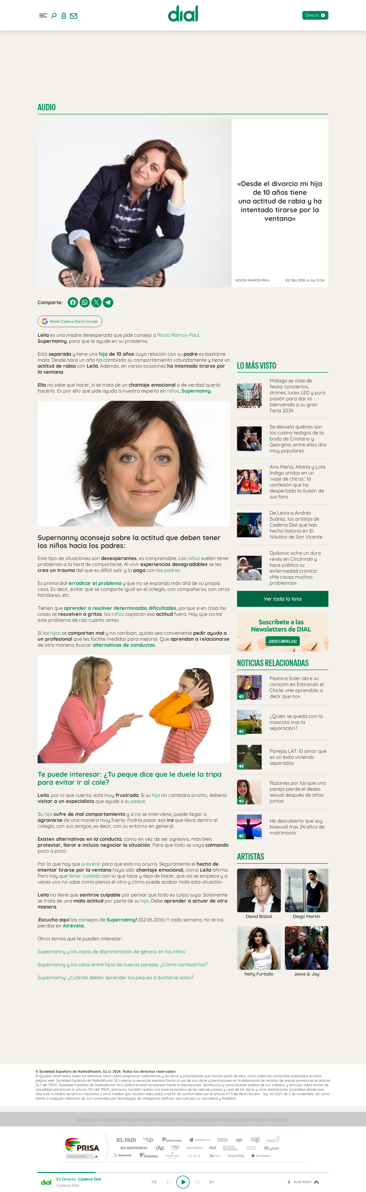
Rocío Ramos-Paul (178, 335)
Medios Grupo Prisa (82, 1156)
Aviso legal (147, 1120)
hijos (55, 633)
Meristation (260, 1155)
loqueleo (236, 1155)
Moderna (147, 1155)
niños (173, 391)
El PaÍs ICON (193, 1155)
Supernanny (196, 391)
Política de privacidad (198, 1120)
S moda (214, 1155)
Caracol (271, 1140)
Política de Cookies (232, 1120)
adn (253, 1140)
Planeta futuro (249, 1148)
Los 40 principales (150, 1140)
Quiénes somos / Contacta (98, 1120)
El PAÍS (126, 1140)
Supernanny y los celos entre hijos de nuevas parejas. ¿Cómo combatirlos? (122, 964)
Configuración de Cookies (269, 1120)
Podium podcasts (172, 1155)
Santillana (173, 1140)
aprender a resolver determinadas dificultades (120, 608)
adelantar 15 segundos (197, 1182)
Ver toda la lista (283, 599)
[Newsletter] (74, 15)
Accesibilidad (168, 1120)
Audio (47, 107)
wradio (174, 1148)
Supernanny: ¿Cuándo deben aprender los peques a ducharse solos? (116, 977)
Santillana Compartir (199, 1140)
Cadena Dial (212, 1148)
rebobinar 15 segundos (168, 1182)
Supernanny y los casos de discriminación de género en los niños (111, 951)
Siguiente (212, 1182)
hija (103, 354)
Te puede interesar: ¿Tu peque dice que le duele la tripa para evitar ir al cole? (130, 778)
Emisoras (128, 1120)
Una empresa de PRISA (82, 1144)
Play (183, 1182)
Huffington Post (132, 1148)
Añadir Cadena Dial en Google (74, 321)
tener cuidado (85, 876)
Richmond (123, 1155)
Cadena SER (221, 1140)
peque (138, 801)
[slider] (183, 1172)
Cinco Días (194, 1148)
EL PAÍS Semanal (231, 1148)
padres (172, 570)
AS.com (237, 1140)
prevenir (91, 864)
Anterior (154, 1182)
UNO (160, 1148)
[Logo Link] (183, 13)
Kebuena (267, 1148)
